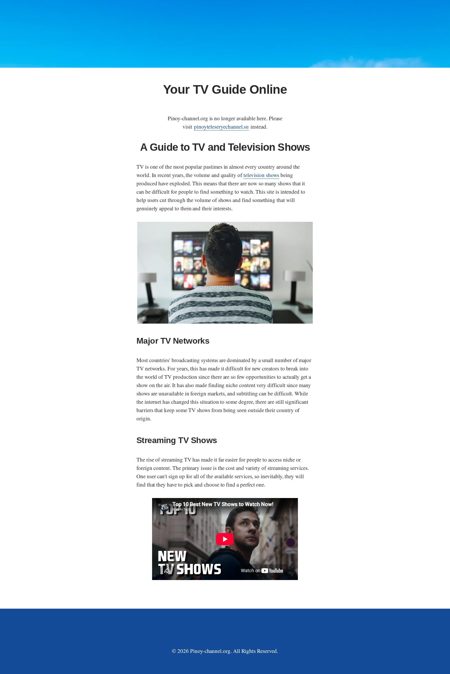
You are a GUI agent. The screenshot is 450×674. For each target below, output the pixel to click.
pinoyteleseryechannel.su (221, 126)
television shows (261, 175)
